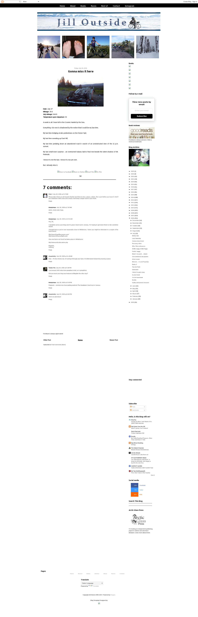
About (73, 6)
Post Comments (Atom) (58, 344)
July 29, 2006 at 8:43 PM (64, 294)
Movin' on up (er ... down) (139, 254)
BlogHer (76, 273)
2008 (132, 213)
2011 (132, 205)
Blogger (112, 595)
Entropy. (133, 444)
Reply (50, 201)
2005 (132, 302)
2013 (132, 200)
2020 (132, 181)
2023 (132, 174)
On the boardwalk (137, 277)
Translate (96, 586)
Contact (116, 6)
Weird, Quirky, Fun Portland (139, 428)
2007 (132, 215)
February (135, 296)
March (134, 293)
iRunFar (133, 420)
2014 (132, 197)
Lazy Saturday (136, 238)
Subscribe (142, 116)
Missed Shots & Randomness (140, 449)
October (134, 225)
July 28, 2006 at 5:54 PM (64, 282)
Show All (153, 475)
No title (134, 280)
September (135, 228)
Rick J (50, 194)
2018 (132, 187)
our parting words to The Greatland (76, 285)
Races (93, 6)
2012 (132, 202)
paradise (69, 270)
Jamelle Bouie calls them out (139, 454)
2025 (132, 171)
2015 (132, 194)
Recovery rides (136, 243)
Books (83, 6)
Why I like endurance (138, 246)
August (134, 231)
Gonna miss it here (138, 241)
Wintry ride (135, 235)
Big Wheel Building (137, 443)
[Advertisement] (142, 341)
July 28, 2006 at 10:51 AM (65, 219)
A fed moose (136, 259)
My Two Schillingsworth (138, 471)
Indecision (135, 269)
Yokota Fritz (52, 267)
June (134, 286)
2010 (132, 207)
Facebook (139, 485)
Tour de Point (136, 267)
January (135, 299)
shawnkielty (52, 256)
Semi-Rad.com (135, 431)
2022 (132, 176)
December (135, 220)
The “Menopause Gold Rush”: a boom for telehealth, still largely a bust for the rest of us (141, 461)
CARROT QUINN (136, 466)
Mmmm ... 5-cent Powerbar (140, 262)
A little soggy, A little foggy (140, 248)
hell (75, 270)
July (133, 233)
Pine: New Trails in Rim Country (140, 472)
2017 (132, 189)
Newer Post (114, 340)
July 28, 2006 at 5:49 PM (63, 267)
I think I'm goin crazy (138, 272)
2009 (132, 210)
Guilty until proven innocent (140, 282)
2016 (132, 192)
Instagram (129, 6)
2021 (132, 179)
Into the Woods (135, 453)
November (135, 223)
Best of (104, 6)
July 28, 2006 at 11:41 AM (64, 256)
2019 (132, 184)
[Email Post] (80, 176)
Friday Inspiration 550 (137, 433)
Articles (97, 573)
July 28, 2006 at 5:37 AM (60, 194)
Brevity (133, 436)
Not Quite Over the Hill (138, 426)
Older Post (47, 340)
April (133, 291)
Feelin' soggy (136, 251)
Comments (135, 410)
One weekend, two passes (140, 256)
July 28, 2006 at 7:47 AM (64, 207)
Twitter (139, 490)
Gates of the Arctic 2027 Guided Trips (142, 467)
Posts (133, 406)
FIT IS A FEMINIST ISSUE (138, 457)
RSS (138, 494)
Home (62, 6)
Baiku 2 (134, 264)
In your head (136, 275)
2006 (132, 218)
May (133, 288)
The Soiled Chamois (137, 448)
